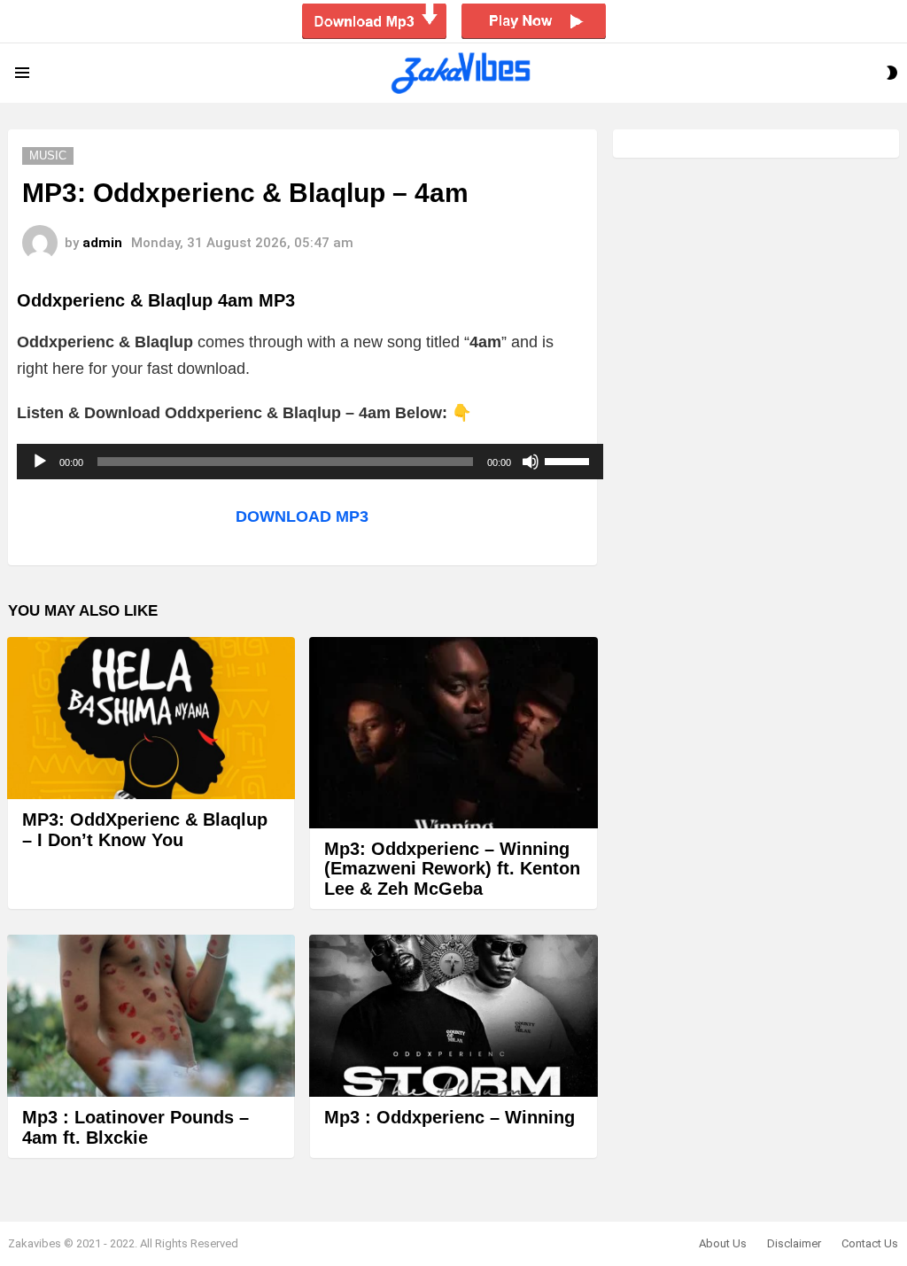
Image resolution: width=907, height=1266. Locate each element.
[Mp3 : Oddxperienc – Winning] (453, 1016)
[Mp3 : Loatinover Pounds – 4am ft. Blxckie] (151, 1016)
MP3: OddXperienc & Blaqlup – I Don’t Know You (144, 830)
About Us (723, 1243)
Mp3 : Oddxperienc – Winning (449, 1117)
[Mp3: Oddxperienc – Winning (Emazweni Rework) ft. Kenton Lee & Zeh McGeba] (453, 732)
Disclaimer (794, 1243)
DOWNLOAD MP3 (302, 516)
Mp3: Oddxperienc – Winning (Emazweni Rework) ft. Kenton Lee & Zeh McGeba (452, 868)
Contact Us (869, 1243)
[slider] (569, 460)
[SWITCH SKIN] (892, 72)
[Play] (40, 461)
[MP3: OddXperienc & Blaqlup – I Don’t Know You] (151, 718)
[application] (310, 461)
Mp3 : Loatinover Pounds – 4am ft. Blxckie (135, 1127)
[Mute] (530, 461)
